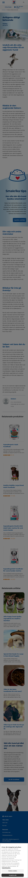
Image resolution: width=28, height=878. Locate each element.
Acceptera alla (12, 875)
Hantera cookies (12, 870)
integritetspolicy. (6, 868)
